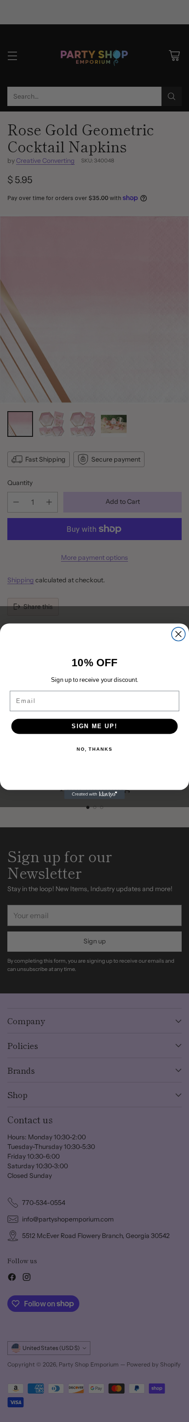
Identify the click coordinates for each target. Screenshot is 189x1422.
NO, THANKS (94, 749)
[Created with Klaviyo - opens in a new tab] (94, 794)
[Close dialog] (178, 634)
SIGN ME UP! (94, 726)
